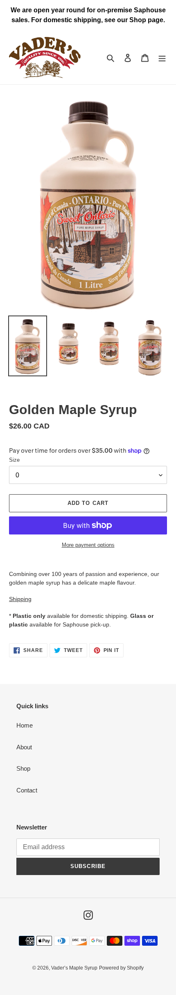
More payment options (88, 545)
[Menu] (162, 58)
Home (24, 725)
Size (14, 460)
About (24, 747)
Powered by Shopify (121, 968)
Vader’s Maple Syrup (74, 968)
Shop (23, 768)
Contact (26, 790)
